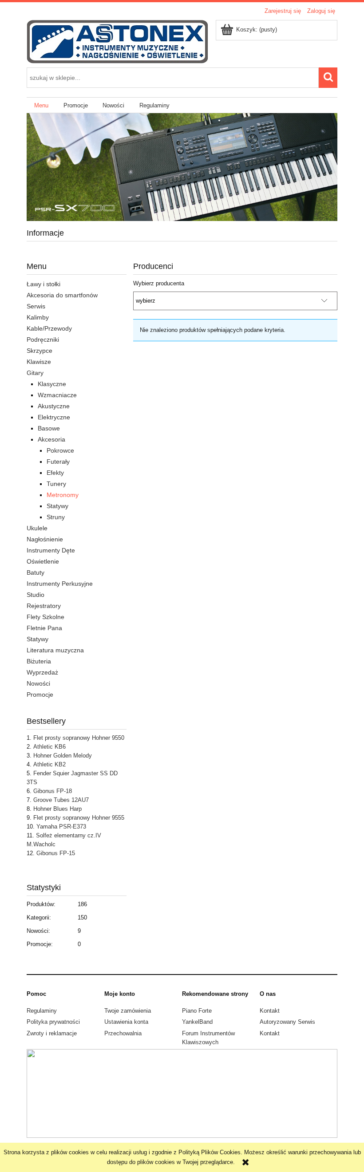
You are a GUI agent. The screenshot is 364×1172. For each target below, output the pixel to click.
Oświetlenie (43, 561)
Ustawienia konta (126, 1021)
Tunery (56, 483)
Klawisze (39, 361)
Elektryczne (54, 417)
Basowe (49, 428)
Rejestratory (44, 605)
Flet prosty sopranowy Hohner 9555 (78, 817)
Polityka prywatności (53, 1021)
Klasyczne (52, 383)
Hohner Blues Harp (57, 808)
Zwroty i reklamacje (52, 1033)
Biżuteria (39, 661)
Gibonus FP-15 (55, 853)
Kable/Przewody (49, 328)
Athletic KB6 (49, 746)
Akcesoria (51, 439)
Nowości (38, 683)
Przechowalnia (123, 1033)
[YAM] (182, 166)
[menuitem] (41, 105)
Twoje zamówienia (127, 1010)
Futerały (58, 461)
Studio (35, 594)
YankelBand (197, 1021)
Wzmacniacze (57, 395)
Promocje (40, 694)
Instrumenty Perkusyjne (60, 583)
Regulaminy (42, 1010)
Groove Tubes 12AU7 (61, 800)
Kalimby (38, 317)
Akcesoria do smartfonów (62, 295)
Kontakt (270, 1010)
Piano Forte (197, 1010)
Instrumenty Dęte (51, 550)
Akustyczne (54, 406)
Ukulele (37, 528)
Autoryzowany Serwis (287, 1021)
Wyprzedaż (42, 672)
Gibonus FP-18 (52, 791)
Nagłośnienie (45, 539)
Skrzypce (39, 350)
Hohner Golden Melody (62, 755)
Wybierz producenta (158, 283)
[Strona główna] (117, 40)
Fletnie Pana (44, 627)
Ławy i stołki (43, 284)
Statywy (57, 505)
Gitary (35, 372)
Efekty (55, 472)
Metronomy (63, 494)
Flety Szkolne (45, 616)
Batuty (35, 572)
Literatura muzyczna (55, 650)
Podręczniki (43, 339)
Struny (56, 517)
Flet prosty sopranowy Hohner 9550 (78, 737)
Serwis (36, 306)
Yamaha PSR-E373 (61, 826)
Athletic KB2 (49, 764)
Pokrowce (60, 450)
